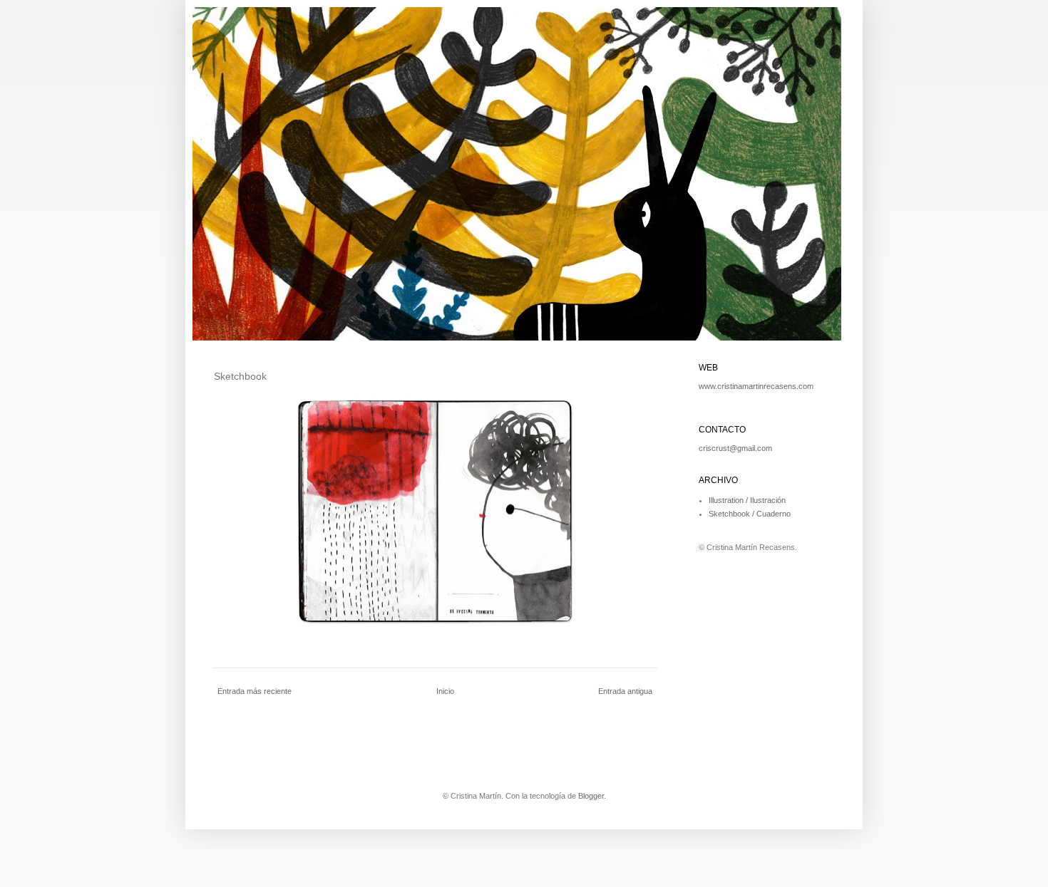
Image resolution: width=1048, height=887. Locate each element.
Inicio (445, 691)
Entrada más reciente (254, 691)
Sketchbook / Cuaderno (750, 513)
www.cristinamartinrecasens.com (756, 386)
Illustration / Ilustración (747, 500)
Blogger (591, 796)
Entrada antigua (625, 691)
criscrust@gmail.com (735, 448)
